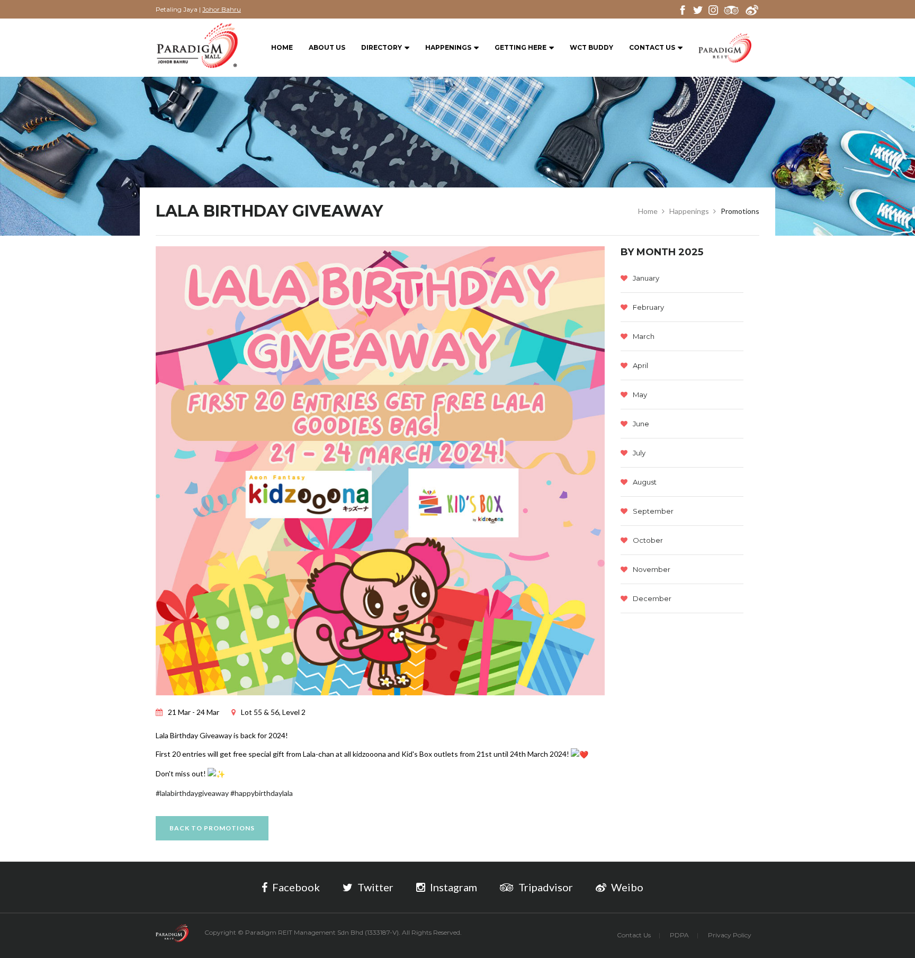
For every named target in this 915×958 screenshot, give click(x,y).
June (641, 423)
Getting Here (520, 47)
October (648, 540)
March (643, 336)
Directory (381, 47)
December (652, 598)
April (640, 365)
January (646, 278)
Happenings (448, 47)
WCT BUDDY (591, 47)
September (653, 511)
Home (282, 47)
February (648, 307)
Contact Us (652, 47)
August (645, 482)
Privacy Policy (729, 935)
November (651, 569)
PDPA (679, 935)
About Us (327, 47)
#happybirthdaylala (261, 793)
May (640, 394)
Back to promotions (212, 828)
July (639, 453)
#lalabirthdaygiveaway (192, 793)
